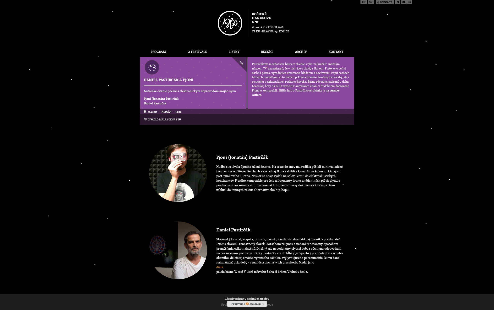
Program (158, 52)
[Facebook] (398, 2)
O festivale (197, 52)
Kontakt (336, 52)
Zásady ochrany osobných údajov (247, 299)
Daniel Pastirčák (155, 103)
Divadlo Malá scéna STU (164, 119)
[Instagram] (409, 2)
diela (219, 267)
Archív (301, 52)
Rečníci (267, 52)
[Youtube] (404, 2)
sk (371, 2)
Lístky (234, 52)
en (364, 2)
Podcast (385, 2)
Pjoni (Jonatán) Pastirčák (161, 99)
